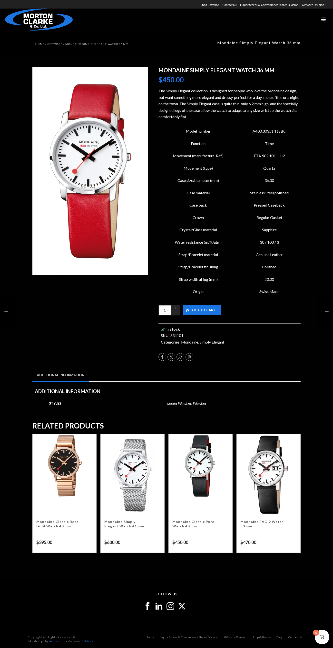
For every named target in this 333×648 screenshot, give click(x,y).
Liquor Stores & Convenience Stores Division (189, 637)
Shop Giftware (261, 637)
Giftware (54, 43)
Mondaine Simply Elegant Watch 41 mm (124, 524)
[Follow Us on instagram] (170, 606)
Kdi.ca (88, 641)
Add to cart (203, 310)
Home (39, 43)
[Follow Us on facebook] (147, 606)
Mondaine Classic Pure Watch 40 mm (193, 524)
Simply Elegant (212, 342)
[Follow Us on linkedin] (159, 606)
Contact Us (295, 637)
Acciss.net (57, 641)
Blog (279, 637)
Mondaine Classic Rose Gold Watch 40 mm (57, 524)
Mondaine (189, 342)
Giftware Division (235, 637)
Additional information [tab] (61, 375)
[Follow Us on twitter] (182, 606)
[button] (138, 77)
